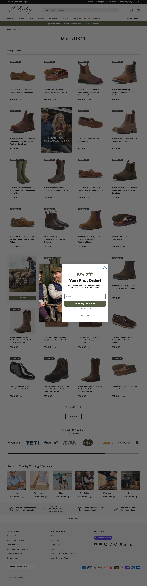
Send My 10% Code (85, 303)
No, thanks (85, 315)
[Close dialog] (105, 267)
